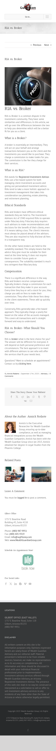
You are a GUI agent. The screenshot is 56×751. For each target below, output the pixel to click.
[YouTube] (30, 584)
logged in (22, 497)
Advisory (44, 373)
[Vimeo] (25, 584)
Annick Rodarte (13, 373)
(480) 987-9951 (19, 530)
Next (46, 44)
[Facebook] (6, 584)
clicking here (24, 363)
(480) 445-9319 (16, 533)
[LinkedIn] (15, 584)
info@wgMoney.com (21, 537)
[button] (7, 474)
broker (15, 339)
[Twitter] (10, 584)
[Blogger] (20, 584)
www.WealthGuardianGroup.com (25, 540)
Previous (37, 44)
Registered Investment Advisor (34, 176)
